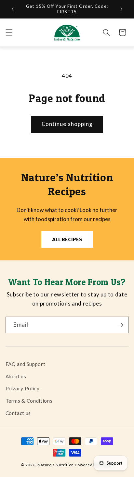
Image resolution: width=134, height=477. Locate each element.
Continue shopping (67, 124)
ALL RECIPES (67, 239)
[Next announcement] (121, 9)
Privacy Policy (23, 388)
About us (16, 376)
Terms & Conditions (29, 401)
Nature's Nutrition (55, 464)
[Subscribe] (120, 325)
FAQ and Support (26, 364)
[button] (9, 32)
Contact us (18, 413)
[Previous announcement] (13, 9)
